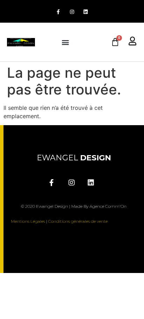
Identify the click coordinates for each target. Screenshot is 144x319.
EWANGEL (74, 157)
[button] (65, 42)
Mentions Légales (28, 221)
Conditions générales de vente (78, 221)
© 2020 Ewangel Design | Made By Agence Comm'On (74, 206)
